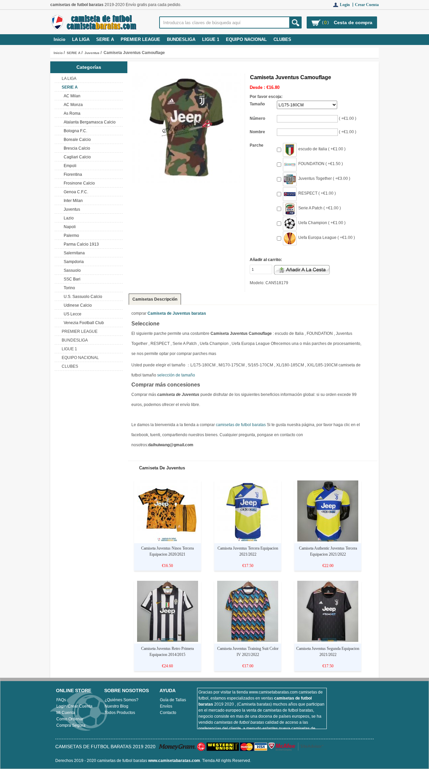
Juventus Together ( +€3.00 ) (324, 178)
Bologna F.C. (74, 131)
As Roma (71, 113)
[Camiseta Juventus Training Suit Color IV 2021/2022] (247, 640)
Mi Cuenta (65, 712)
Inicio (59, 39)
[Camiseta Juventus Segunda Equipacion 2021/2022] (327, 640)
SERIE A (73, 53)
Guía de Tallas (173, 700)
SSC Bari (71, 279)
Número (257, 118)
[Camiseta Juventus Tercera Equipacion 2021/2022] (247, 540)
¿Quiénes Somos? (121, 700)
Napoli (69, 226)
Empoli (69, 165)
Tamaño (257, 104)
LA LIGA (80, 39)
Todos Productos (120, 712)
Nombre (257, 132)
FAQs (61, 700)
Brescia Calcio (76, 148)
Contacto (168, 712)
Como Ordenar (69, 719)
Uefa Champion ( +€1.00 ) (322, 222)
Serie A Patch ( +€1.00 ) (319, 208)
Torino (68, 288)
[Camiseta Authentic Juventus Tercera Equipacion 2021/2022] (327, 540)
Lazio (68, 218)
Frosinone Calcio (78, 183)
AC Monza (72, 104)
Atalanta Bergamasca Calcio (89, 122)
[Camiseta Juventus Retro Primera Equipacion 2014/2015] (167, 640)
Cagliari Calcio (76, 157)
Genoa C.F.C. (75, 192)
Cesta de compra (353, 22)
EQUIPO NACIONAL (246, 39)
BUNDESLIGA (181, 39)
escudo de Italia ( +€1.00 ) (322, 149)
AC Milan (71, 96)
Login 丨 (347, 4)
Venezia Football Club (83, 322)
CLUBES (282, 39)
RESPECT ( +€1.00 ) (317, 193)
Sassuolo (71, 270)
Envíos (166, 706)
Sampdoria (73, 261)
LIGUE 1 (210, 39)
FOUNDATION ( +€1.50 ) (320, 163)
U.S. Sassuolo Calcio (82, 296)
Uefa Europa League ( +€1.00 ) (326, 237)
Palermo (70, 235)
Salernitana (73, 253)
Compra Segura (70, 725)
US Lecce (71, 314)
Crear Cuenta (367, 4)
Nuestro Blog (116, 706)
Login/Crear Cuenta (74, 706)
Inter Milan (72, 200)
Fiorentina (72, 174)
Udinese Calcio (77, 305)
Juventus (92, 53)
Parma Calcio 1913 (80, 244)
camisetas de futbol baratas (241, 424)
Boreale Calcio (76, 139)
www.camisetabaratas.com (174, 760)
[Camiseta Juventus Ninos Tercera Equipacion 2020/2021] (167, 540)
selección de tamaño (176, 375)
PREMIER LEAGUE (140, 39)
